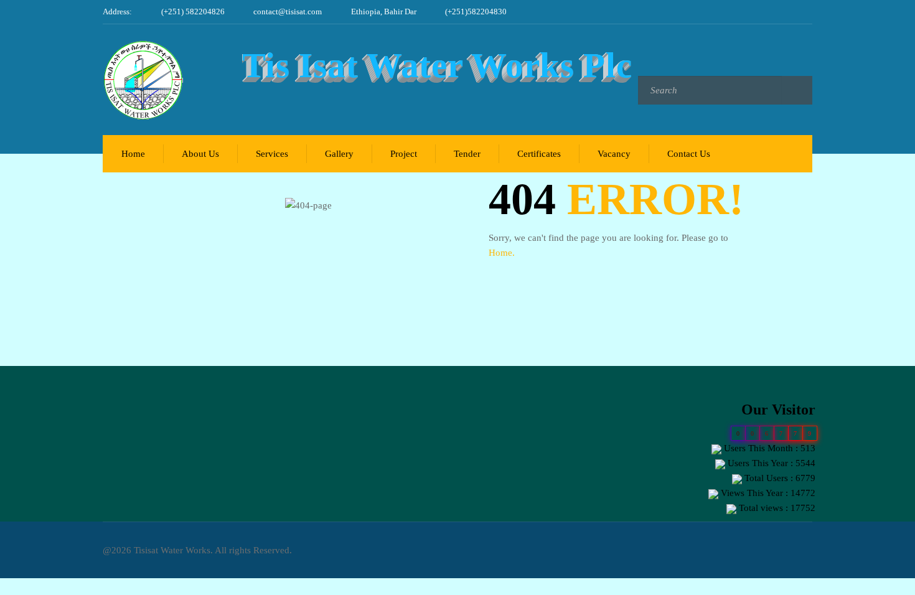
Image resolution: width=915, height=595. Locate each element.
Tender (467, 154)
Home (133, 154)
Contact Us (688, 154)
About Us (200, 154)
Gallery (339, 154)
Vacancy (614, 154)
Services (272, 154)
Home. (502, 253)
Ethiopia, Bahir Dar (383, 11)
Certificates (539, 154)
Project (403, 154)
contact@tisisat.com (287, 11)
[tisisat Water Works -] (150, 79)
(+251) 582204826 (193, 11)
